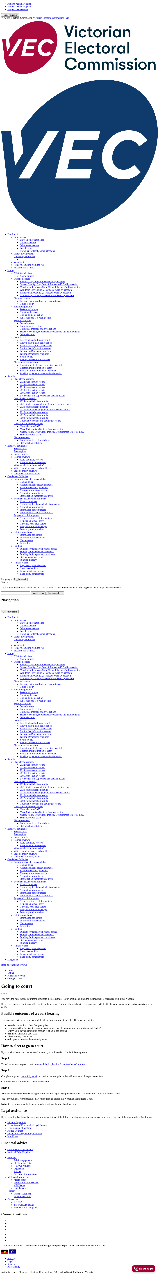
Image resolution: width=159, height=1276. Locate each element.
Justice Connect (15, 1130)
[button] (10, 15)
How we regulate (22, 1166)
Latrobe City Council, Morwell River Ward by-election (47, 295)
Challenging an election (31, 315)
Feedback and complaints (26, 1207)
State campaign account (31, 557)
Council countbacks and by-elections (38, 329)
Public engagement (23, 1160)
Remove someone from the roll (29, 264)
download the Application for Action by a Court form (60, 1064)
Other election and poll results (28, 423)
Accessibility (13, 1266)
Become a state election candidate (30, 479)
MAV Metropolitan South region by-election (41, 429)
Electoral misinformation (26, 362)
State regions (20, 451)
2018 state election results (32, 384)
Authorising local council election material (40, 504)
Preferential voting (29, 309)
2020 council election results (34, 406)
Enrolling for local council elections (37, 251)
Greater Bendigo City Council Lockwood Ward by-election (49, 284)
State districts (20, 448)
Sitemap (11, 1264)
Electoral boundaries (17, 445)
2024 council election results (34, 401)
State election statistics (31, 443)
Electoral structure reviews (33, 462)
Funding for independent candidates (37, 554)
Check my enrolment (24, 253)
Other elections (27, 334)
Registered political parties (26, 515)
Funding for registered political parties (38, 548)
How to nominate (28, 501)
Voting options (27, 276)
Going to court (27, 303)
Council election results (25, 398)
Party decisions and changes (33, 526)
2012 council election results (34, 415)
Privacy (11, 1258)
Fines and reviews (22, 298)
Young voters (26, 356)
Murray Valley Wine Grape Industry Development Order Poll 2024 (52, 431)
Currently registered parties (33, 523)
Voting (10, 270)
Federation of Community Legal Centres (27, 1125)
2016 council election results (34, 412)
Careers (11, 1191)
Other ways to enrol (29, 245)
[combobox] (15, 593)
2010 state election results (32, 390)
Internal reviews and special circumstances (40, 301)
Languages (7, 579)
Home (10, 970)
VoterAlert (19, 262)
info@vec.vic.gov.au (24, 1204)
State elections (27, 323)
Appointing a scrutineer (31, 493)
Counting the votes (29, 312)
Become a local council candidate (30, 498)
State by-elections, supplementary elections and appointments (50, 331)
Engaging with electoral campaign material (41, 365)
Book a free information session (35, 348)
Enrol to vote (20, 237)
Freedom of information (25, 1174)
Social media (20, 1188)
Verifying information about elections (38, 370)
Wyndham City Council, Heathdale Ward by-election (46, 290)
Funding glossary (28, 560)
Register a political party (32, 521)
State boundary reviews (25, 470)
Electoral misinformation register (36, 367)
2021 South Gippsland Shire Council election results (45, 404)
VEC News (19, 1185)
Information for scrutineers (33, 509)
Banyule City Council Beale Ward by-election (42, 281)
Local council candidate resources (36, 512)
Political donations (23, 532)
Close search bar (55, 593)
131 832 (18, 1202)
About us (11, 1157)
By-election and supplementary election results (42, 395)
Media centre (20, 1179)
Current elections (22, 278)
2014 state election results (32, 387)
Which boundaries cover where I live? (32, 468)
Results (11, 376)
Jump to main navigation (19, 3)
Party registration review (32, 529)
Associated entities (29, 568)
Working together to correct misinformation (41, 373)
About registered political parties (36, 518)
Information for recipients (32, 537)
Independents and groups (32, 571)
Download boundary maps (27, 473)
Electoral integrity (22, 1163)
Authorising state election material (36, 484)
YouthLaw (12, 1136)
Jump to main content (17, 9)
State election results (24, 379)
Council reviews (22, 457)
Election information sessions (34, 490)
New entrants (26, 540)
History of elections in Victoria (35, 359)
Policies (17, 1171)
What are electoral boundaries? (29, 465)
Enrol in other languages (32, 239)
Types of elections (22, 320)
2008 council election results (34, 418)
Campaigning (26, 482)
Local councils (21, 454)
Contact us (12, 1199)
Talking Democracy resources (34, 354)
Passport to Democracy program (35, 351)
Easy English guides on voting (35, 340)
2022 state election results (32, 381)
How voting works (23, 306)
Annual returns (21, 562)
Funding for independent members (37, 551)
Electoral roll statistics (24, 267)
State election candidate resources (36, 496)
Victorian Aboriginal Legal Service (24, 1133)
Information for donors (31, 534)
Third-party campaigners (32, 573)
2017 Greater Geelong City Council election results (45, 409)
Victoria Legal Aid (16, 1122)
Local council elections (31, 326)
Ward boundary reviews (31, 459)
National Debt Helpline (18, 1152)
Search (4, 582)
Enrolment (12, 234)
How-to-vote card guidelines (34, 487)
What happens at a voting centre (35, 317)
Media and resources (17, 1177)
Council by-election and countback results (40, 420)
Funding (18, 546)
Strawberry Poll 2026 (30, 434)
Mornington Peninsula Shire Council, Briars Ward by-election (50, 287)
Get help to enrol (28, 242)
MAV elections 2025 (30, 426)
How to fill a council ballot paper (36, 345)
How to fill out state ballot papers (36, 342)
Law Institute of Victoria (19, 1128)
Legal (10, 1261)
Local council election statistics (35, 440)
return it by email (29, 1076)
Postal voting (26, 248)
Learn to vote (20, 337)
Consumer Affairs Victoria (20, 1149)
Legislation (19, 1168)
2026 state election (23, 273)
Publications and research (26, 1182)
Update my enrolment (24, 256)
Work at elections (22, 1196)
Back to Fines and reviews (14, 964)
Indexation (25, 543)
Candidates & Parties (17, 476)
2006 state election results (32, 393)
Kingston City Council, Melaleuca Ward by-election (45, 292)
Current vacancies (22, 1193)
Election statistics (22, 437)
